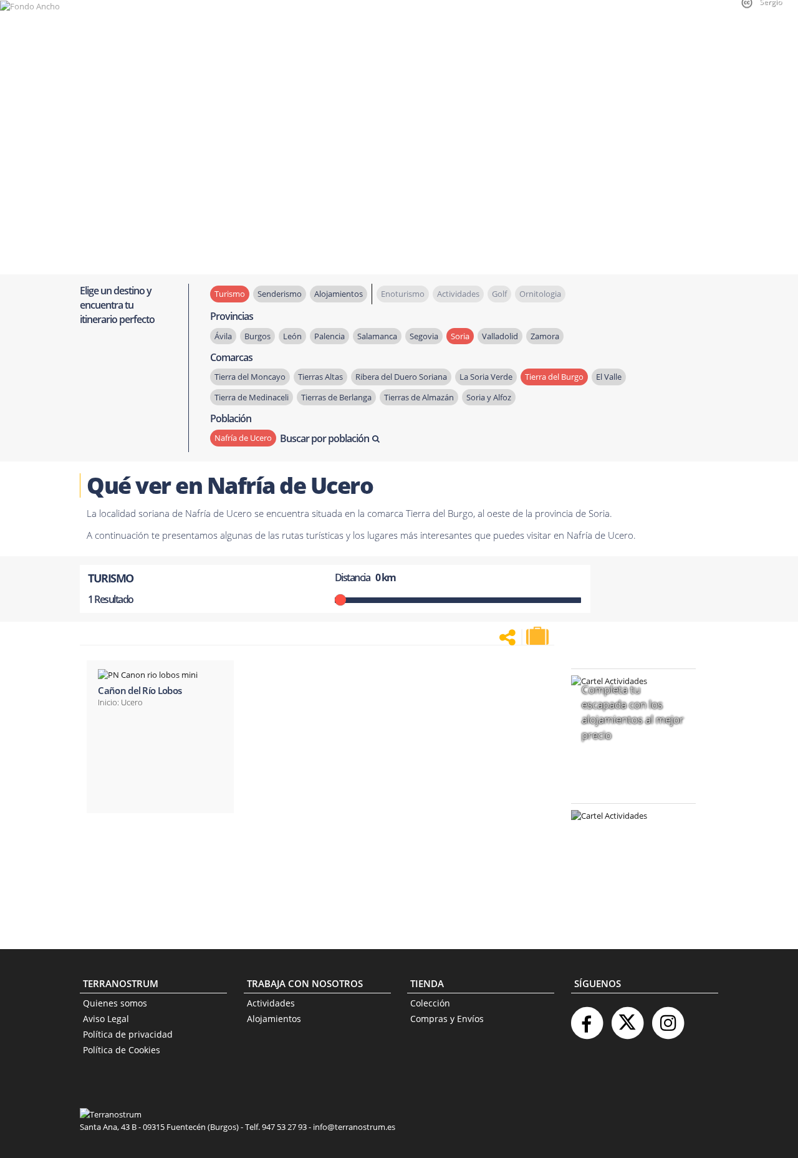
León (292, 336)
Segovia (424, 336)
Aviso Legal (106, 1019)
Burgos (257, 336)
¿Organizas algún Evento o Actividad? (627, 831)
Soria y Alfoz (488, 397)
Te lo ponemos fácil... (626, 895)
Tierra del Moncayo (250, 376)
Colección (430, 1003)
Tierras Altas (320, 376)
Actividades (271, 1003)
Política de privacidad (128, 1034)
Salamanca (377, 336)
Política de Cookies (121, 1050)
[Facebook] (586, 1018)
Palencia (329, 336)
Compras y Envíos (447, 1019)
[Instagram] (667, 1018)
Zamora (545, 336)
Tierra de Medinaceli (251, 397)
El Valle (609, 376)
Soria (460, 336)
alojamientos (338, 293)
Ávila (223, 336)
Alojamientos (274, 1019)
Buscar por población (324, 438)
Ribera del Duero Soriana (401, 376)
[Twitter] (627, 1018)
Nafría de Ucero (243, 437)
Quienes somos (115, 1003)
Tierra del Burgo (554, 376)
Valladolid (500, 336)
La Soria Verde (485, 376)
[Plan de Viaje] (538, 636)
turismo (229, 293)
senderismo (279, 293)
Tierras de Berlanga (336, 397)
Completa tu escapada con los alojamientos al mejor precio (633, 712)
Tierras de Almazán (419, 397)
